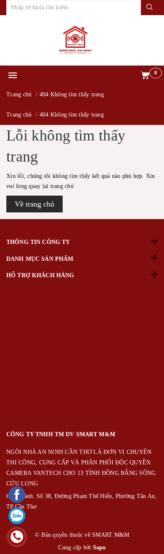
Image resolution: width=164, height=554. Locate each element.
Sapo (99, 547)
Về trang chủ (34, 204)
